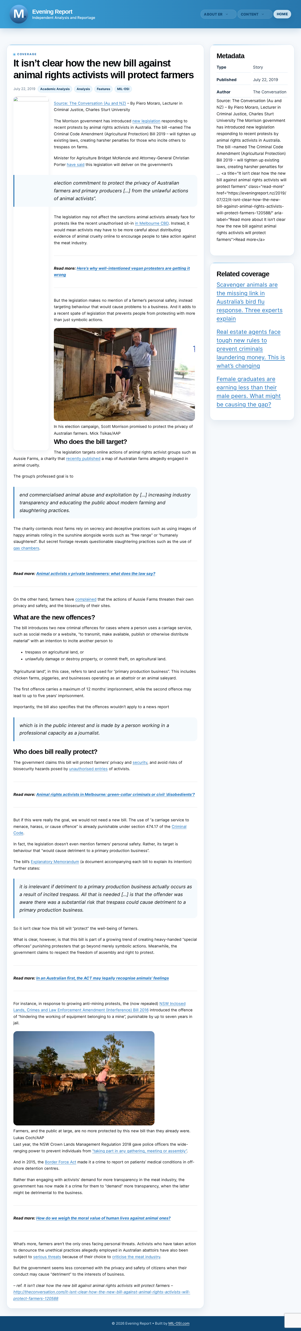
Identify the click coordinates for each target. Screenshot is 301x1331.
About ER (213, 14)
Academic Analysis (55, 89)
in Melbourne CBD (152, 223)
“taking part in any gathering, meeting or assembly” (139, 1151)
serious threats (47, 1256)
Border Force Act (60, 1162)
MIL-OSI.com (179, 1323)
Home (282, 14)
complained (85, 599)
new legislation (146, 121)
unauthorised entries (88, 768)
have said (75, 164)
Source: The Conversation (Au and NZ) (90, 103)
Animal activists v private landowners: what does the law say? (95, 573)
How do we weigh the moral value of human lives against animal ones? (103, 1218)
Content (250, 14)
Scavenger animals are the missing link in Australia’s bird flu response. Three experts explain (250, 301)
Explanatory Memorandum (55, 861)
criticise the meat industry (136, 1256)
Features (103, 89)
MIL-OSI (123, 89)
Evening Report (52, 11)
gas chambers (26, 548)
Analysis (83, 89)
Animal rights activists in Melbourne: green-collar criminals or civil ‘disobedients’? (115, 794)
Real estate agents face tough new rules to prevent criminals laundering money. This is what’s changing (251, 348)
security (140, 762)
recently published (83, 458)
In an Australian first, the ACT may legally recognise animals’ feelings (102, 978)
